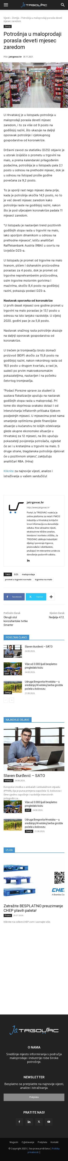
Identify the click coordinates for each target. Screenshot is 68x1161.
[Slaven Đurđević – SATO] (13, 651)
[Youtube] (48, 1122)
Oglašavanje (28, 1142)
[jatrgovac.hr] (16, 530)
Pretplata (34, 1097)
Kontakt (54, 1142)
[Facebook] (19, 1122)
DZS (16, 574)
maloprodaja (28, 574)
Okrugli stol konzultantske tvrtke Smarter (16, 621)
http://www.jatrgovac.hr (38, 507)
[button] (6, 5)
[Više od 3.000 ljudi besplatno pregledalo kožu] (13, 668)
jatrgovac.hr (15, 56)
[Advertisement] (34, 964)
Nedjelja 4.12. (56, 617)
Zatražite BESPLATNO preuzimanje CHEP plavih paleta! (33, 908)
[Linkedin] (28, 559)
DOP (7, 673)
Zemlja (15, 17)
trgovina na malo (43, 579)
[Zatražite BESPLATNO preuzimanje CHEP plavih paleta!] (34, 879)
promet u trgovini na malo (18, 579)
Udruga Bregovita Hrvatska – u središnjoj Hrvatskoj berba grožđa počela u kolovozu (44, 685)
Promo (8, 915)
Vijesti (7, 17)
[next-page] (11, 700)
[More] (51, 596)
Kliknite (9, 471)
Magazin (14, 1142)
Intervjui (8, 656)
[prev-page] (6, 700)
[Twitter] (39, 1122)
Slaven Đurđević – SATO (39, 646)
